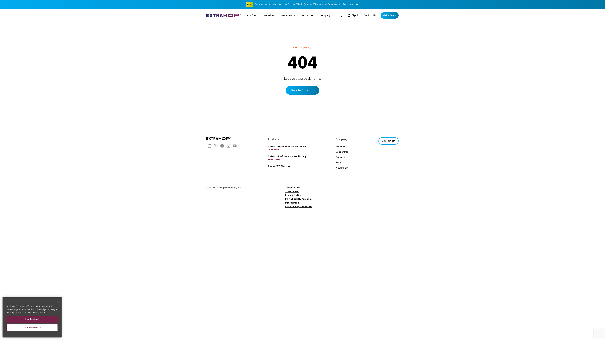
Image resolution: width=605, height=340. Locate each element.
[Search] (340, 15)
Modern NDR (288, 15)
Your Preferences (32, 327)
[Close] (57, 301)
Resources (307, 15)
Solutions (269, 15)
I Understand (32, 319)
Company (325, 15)
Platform (252, 15)
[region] (32, 317)
